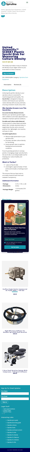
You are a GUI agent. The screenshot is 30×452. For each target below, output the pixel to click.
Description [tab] (7, 84)
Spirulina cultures (12, 425)
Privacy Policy (7, 410)
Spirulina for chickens (13, 440)
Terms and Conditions (9, 409)
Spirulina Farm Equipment (13, 9)
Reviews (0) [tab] (17, 84)
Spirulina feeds (11, 427)
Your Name (4, 391)
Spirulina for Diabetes (13, 437)
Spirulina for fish (11, 442)
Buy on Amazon (9, 73)
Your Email (4, 396)
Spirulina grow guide (12, 420)
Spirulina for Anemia (12, 435)
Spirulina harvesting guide (14, 422)
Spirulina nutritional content (14, 430)
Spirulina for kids (11, 432)
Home (3, 9)
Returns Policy (7, 412)
